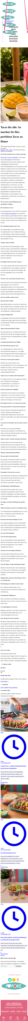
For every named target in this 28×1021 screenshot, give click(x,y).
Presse (18, 1011)
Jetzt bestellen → (5, 681)
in (3, 671)
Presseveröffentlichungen (14, 1005)
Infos (10, 687)
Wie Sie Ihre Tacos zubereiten (9, 157)
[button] (16, 15)
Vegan (8, 1003)
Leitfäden (6, 687)
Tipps (10, 149)
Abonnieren (18, 966)
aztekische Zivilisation (10, 213)
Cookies (12, 1011)
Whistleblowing (16, 1003)
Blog (7, 149)
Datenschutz (5, 1011)
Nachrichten (14, 687)
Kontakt (24, 1011)
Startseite (3, 149)
